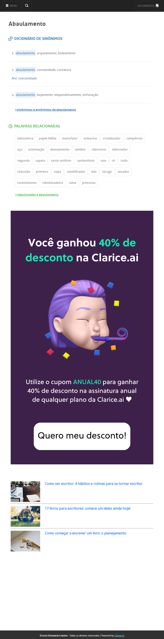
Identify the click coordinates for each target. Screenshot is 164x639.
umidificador (76, 172)
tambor (80, 149)
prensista (88, 183)
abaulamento (25, 53)
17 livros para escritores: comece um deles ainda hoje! (87, 508)
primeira (42, 172)
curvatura (64, 70)
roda (124, 160)
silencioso (99, 149)
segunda (23, 160)
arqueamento (47, 53)
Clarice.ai (119, 635)
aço (19, 149)
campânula (134, 138)
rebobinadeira (52, 183)
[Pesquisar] (27, 5)
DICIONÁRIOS (146, 6)
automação (36, 149)
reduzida (23, 172)
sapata (40, 160)
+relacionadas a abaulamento (37, 194)
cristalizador (112, 138)
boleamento (67, 53)
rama (72, 183)
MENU (13, 6)
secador (123, 172)
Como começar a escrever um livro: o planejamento (85, 533)
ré (113, 160)
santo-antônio (61, 160)
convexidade (46, 70)
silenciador (120, 149)
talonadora (25, 138)
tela (94, 172)
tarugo (107, 172)
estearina (90, 138)
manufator (70, 138)
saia (103, 160)
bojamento (45, 95)
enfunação (90, 95)
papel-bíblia (47, 138)
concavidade (27, 78)
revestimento (27, 183)
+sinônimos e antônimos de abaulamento (45, 109)
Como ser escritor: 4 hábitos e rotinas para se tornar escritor (93, 483)
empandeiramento (67, 95)
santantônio (86, 160)
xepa (57, 172)
